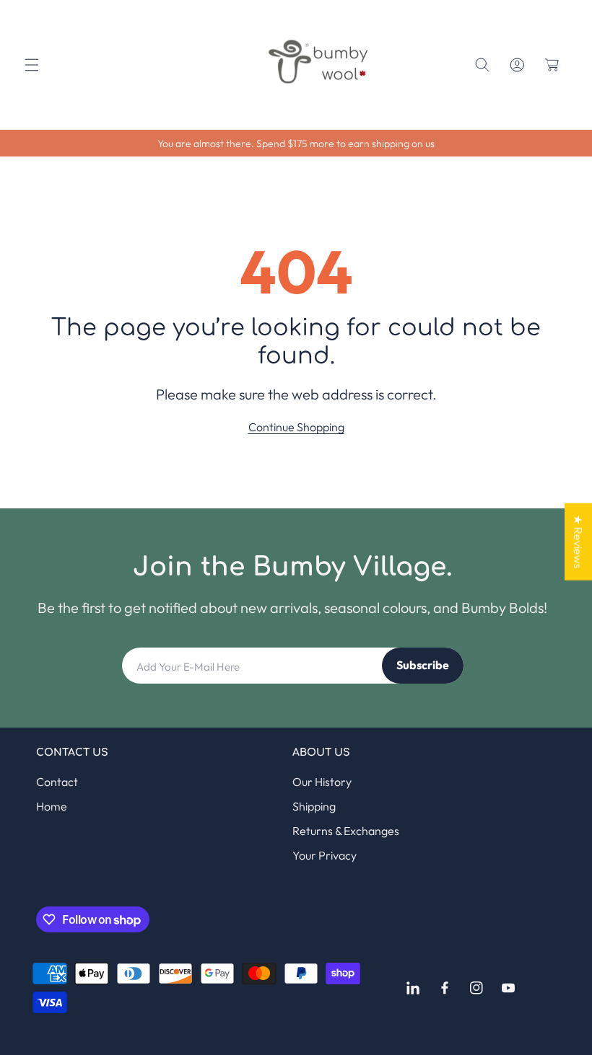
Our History (322, 781)
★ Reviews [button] (578, 541)
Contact (57, 781)
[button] (31, 65)
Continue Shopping (296, 427)
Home (51, 806)
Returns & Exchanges (345, 831)
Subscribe (422, 665)
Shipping (314, 806)
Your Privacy (324, 855)
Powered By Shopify (296, 1032)
